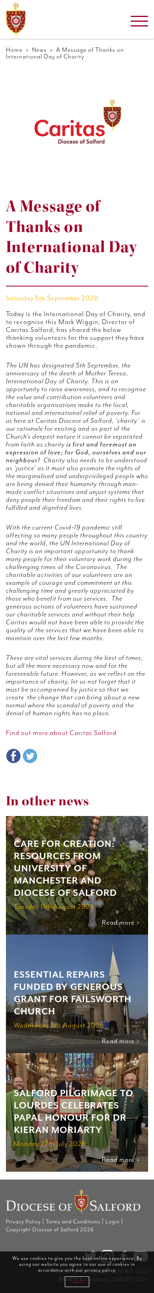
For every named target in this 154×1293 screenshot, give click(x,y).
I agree (77, 1282)
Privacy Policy (23, 1222)
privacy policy (100, 1270)
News (39, 50)
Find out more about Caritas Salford (61, 733)
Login (112, 1222)
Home (14, 50)
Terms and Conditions (73, 1222)
